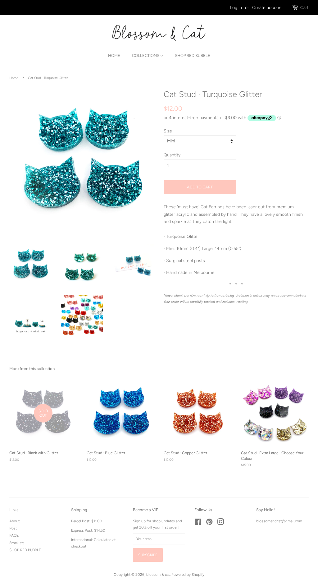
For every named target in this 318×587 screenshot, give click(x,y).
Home (114, 55)
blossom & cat (158, 574)
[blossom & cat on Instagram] (220, 523)
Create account (267, 7)
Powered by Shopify (187, 574)
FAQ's (14, 535)
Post (13, 528)
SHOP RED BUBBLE (25, 550)
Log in (236, 7)
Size (168, 131)
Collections (146, 55)
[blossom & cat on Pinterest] (209, 523)
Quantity (172, 155)
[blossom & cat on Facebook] (198, 523)
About (14, 521)
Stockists (17, 543)
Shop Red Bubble (192, 55)
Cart (304, 7)
